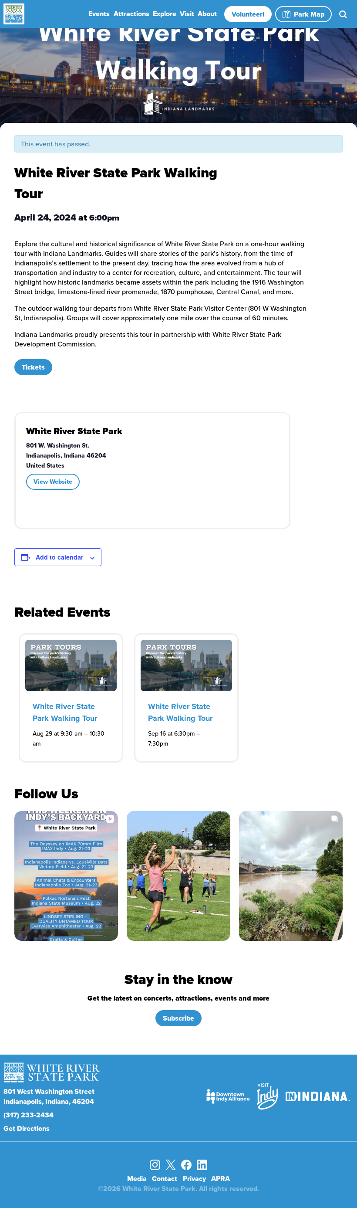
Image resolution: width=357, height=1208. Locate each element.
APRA (220, 1179)
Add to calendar (59, 557)
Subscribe (178, 1018)
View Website (53, 481)
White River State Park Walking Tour (65, 712)
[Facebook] (186, 1165)
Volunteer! (248, 14)
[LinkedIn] (202, 1165)
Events (99, 14)
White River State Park (74, 431)
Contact (164, 1179)
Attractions (131, 14)
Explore (164, 14)
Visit (187, 14)
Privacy (194, 1179)
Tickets (33, 367)
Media (137, 1179)
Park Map (309, 14)
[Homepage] (53, 14)
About (207, 14)
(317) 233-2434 (28, 1115)
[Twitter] (170, 1165)
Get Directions (26, 1128)
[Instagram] (155, 1165)
